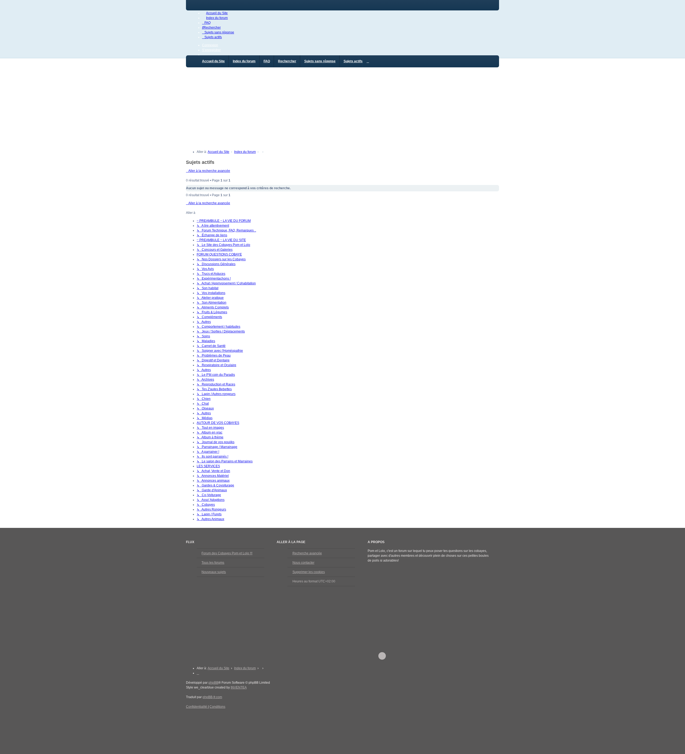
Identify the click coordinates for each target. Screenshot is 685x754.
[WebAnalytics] (196, 717)
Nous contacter (303, 562)
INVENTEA (239, 687)
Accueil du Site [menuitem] (213, 61)
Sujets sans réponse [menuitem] (320, 61)
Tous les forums (212, 562)
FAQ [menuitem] (267, 61)
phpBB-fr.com (212, 697)
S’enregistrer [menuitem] (211, 50)
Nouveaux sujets (213, 572)
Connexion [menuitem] (210, 45)
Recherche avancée (307, 553)
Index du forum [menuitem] (244, 61)
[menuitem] (215, 13)
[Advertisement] (342, 105)
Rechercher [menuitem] (287, 61)
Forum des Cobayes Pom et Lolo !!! (226, 553)
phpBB (213, 683)
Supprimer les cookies (308, 572)
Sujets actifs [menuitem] (353, 61)
